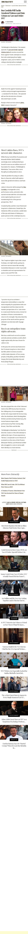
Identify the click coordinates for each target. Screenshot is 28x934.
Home (2, 5)
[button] (26, 2)
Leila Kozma (10, 21)
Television (7, 5)
